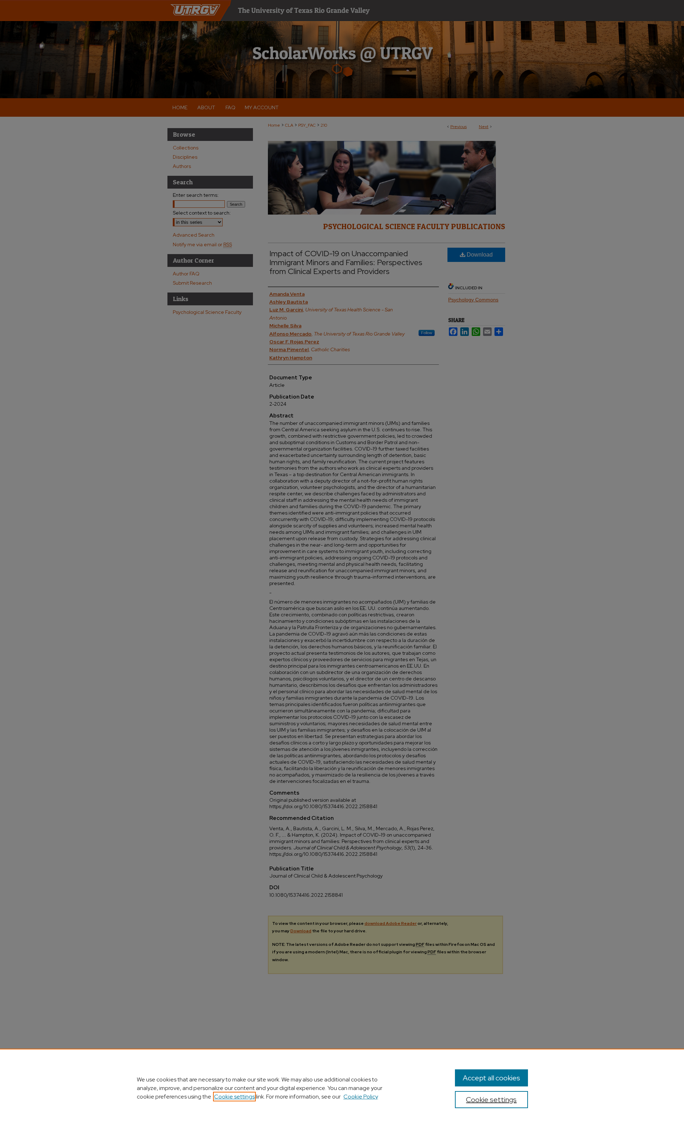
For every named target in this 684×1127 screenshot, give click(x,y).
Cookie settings (234, 1096)
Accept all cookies (491, 1078)
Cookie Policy (360, 1096)
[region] (342, 1088)
